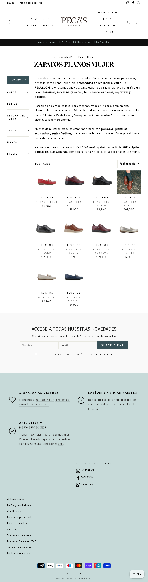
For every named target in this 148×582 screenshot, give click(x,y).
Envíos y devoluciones (19, 505)
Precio (12, 153)
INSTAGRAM (87, 470)
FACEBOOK (87, 477)
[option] (74, 43)
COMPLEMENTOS (107, 12)
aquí (60, 443)
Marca (12, 142)
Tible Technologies (82, 578)
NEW (34, 18)
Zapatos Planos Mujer (72, 57)
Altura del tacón (16, 117)
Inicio (55, 57)
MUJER (45, 18)
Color (12, 92)
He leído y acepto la (76, 354)
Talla (11, 130)
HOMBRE (33, 25)
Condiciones (14, 511)
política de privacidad (94, 354)
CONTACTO (107, 25)
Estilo (12, 103)
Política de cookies (17, 523)
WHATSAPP (87, 484)
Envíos (10, 2)
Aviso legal (13, 529)
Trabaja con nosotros (30, 2)
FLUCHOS (16, 79)
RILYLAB (107, 31)
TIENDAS (108, 18)
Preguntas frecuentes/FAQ (22, 541)
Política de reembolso (19, 553)
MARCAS (48, 25)
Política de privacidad (19, 517)
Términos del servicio (19, 547)
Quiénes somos (15, 499)
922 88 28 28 (45, 399)
